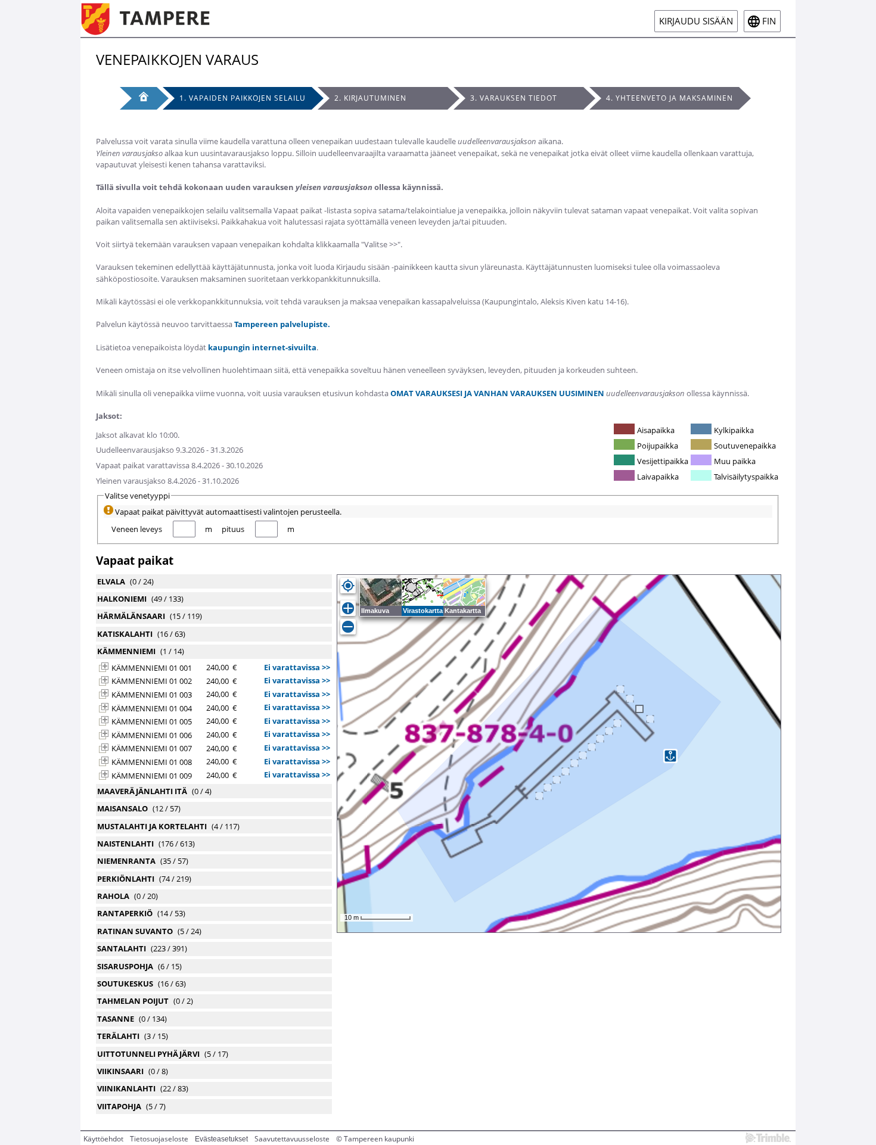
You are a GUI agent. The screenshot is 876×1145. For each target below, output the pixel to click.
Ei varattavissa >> (297, 667)
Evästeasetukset (221, 1139)
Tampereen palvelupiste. (282, 324)
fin (769, 21)
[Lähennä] (348, 608)
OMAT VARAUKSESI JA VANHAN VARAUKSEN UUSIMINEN (497, 393)
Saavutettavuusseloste (292, 1138)
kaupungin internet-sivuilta (262, 347)
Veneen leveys (136, 529)
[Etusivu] (138, 98)
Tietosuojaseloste (159, 1138)
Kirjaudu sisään (696, 21)
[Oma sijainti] (348, 585)
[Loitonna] (348, 626)
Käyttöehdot (103, 1138)
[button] (103, 667)
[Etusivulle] (154, 18)
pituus (233, 529)
